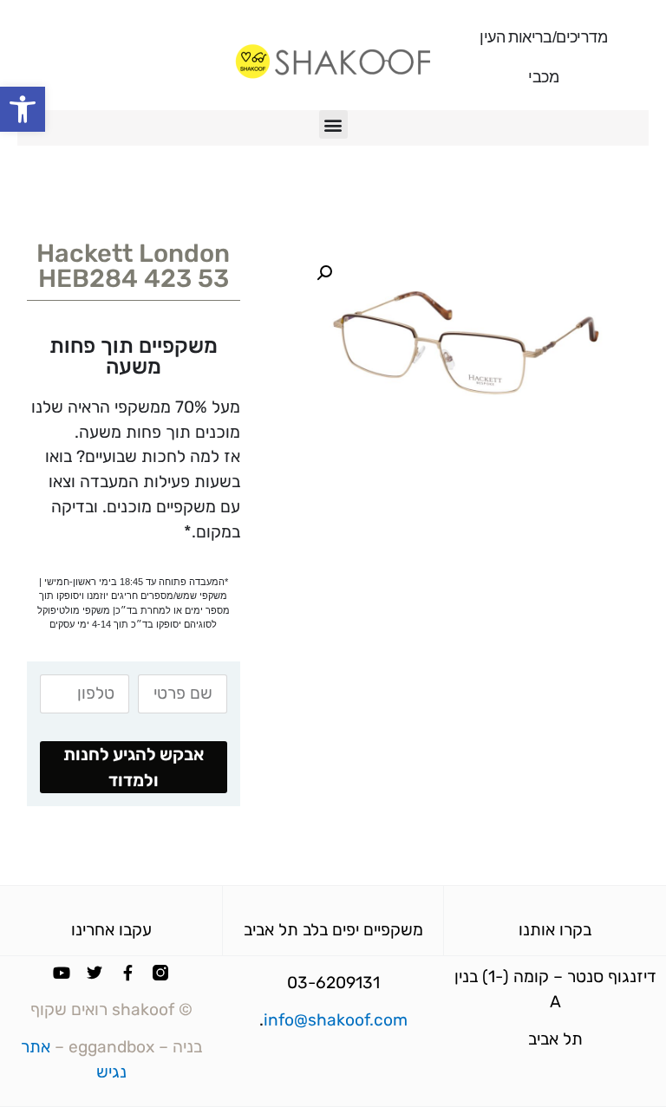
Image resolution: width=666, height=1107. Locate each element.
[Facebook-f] (127, 972)
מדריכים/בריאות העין (543, 37)
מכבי (543, 77)
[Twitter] (94, 972)
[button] (22, 109)
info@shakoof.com (336, 1020)
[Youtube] (61, 972)
